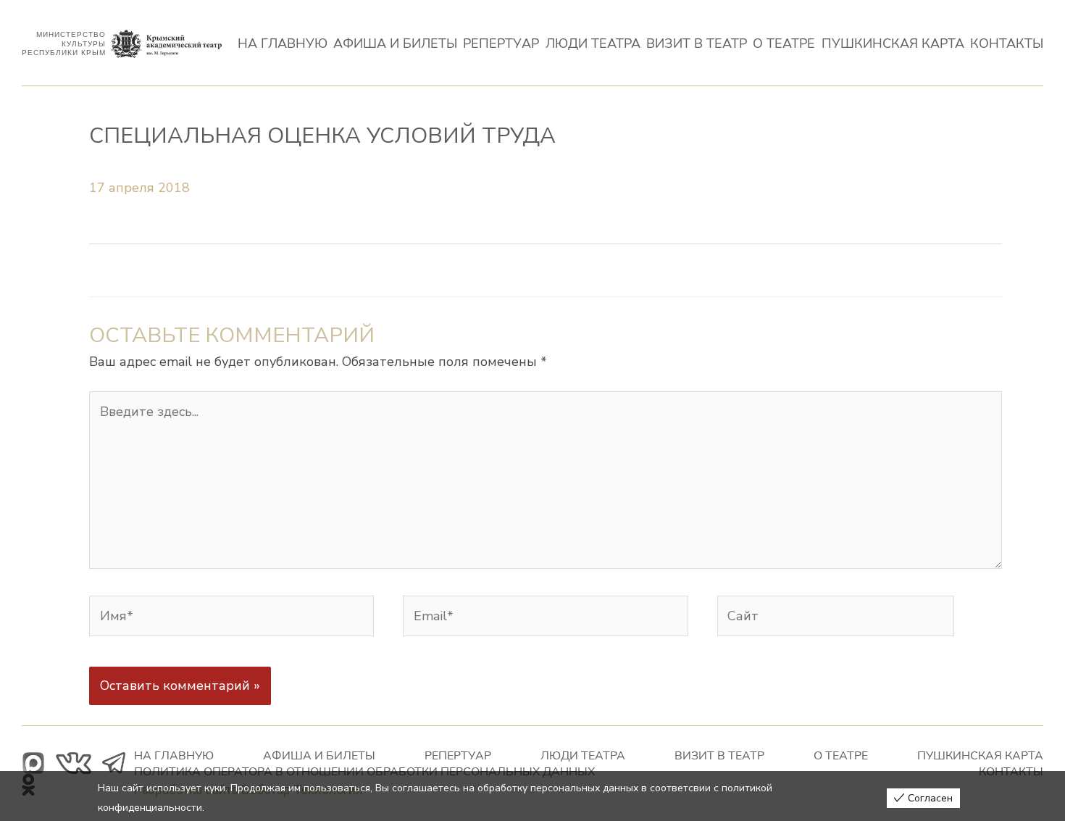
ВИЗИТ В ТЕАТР (696, 44)
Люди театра (593, 44)
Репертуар (501, 44)
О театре (784, 44)
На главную (282, 44)
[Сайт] (835, 619)
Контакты (1006, 44)
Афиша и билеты (395, 44)
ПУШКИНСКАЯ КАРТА (893, 44)
